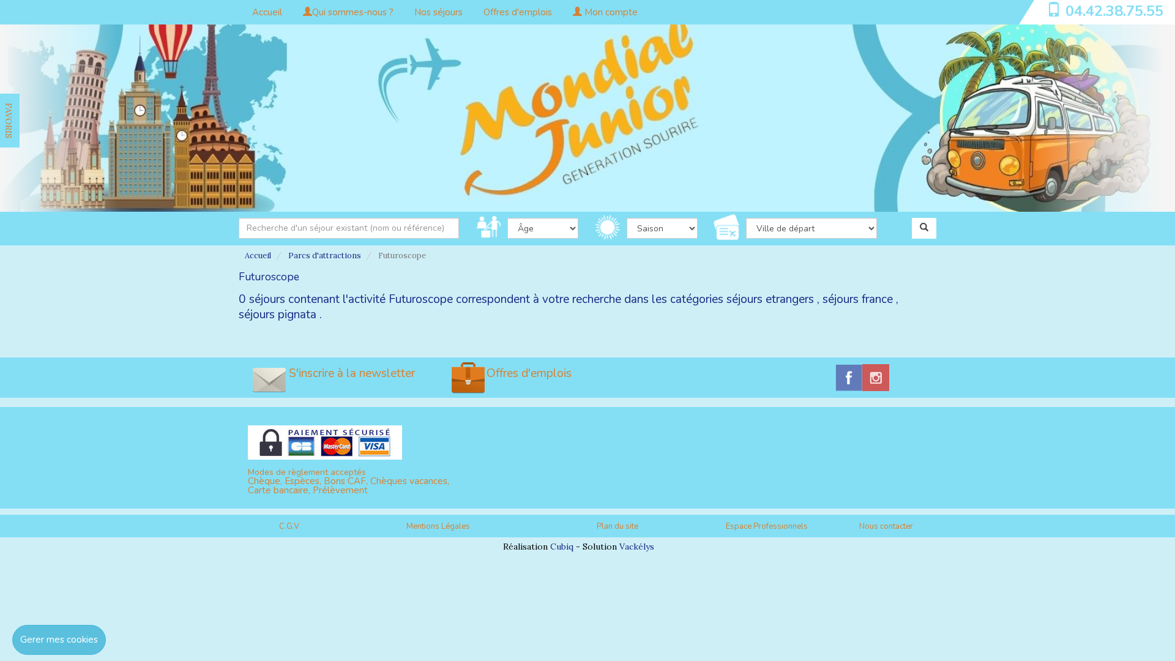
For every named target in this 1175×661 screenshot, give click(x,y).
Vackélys (636, 546)
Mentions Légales (438, 526)
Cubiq (561, 546)
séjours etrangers (770, 299)
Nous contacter (886, 526)
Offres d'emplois (517, 12)
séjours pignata (277, 315)
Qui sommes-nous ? (353, 12)
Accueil (267, 12)
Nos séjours (438, 12)
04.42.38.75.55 (1114, 11)
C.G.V (289, 526)
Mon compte (610, 12)
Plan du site (617, 526)
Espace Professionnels (767, 526)
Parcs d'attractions (324, 255)
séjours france (857, 299)
